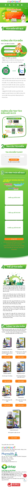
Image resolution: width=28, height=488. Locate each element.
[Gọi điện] (25, 475)
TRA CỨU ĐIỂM (14, 159)
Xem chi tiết (7, 357)
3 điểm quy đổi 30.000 (14, 197)
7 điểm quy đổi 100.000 (14, 212)
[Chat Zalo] (25, 479)
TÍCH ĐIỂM (10, 54)
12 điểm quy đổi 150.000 (14, 227)
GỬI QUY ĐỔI (14, 239)
